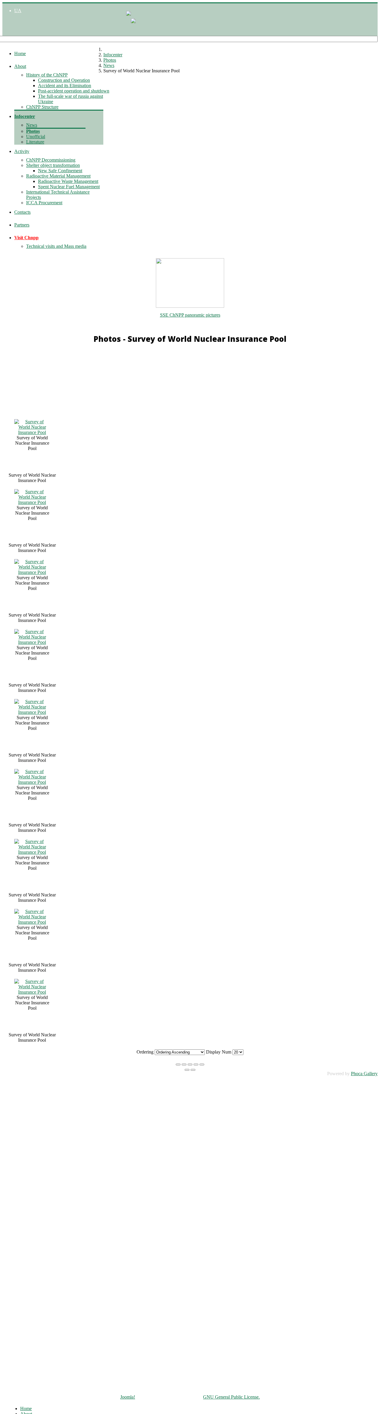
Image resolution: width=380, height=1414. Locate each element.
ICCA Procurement (44, 202)
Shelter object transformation (53, 165)
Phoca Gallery (364, 1073)
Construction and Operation (64, 80)
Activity (21, 151)
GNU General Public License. (231, 1396)
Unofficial (35, 136)
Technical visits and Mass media (56, 246)
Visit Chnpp (26, 237)
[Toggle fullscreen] (190, 1064)
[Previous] (187, 1070)
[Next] (193, 1070)
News (31, 124)
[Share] (184, 1064)
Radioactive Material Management (58, 175)
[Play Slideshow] (202, 1064)
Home (20, 53)
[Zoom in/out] (196, 1064)
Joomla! (127, 1396)
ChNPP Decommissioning (50, 159)
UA (17, 10)
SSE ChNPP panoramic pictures (190, 314)
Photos (33, 131)
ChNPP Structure (42, 106)
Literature (35, 141)
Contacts (22, 212)
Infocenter (24, 116)
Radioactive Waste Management (68, 181)
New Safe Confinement (60, 170)
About (20, 66)
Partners (21, 224)
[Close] (178, 1064)
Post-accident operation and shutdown (73, 90)
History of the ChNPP (47, 74)
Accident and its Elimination (64, 85)
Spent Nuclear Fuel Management (69, 186)
